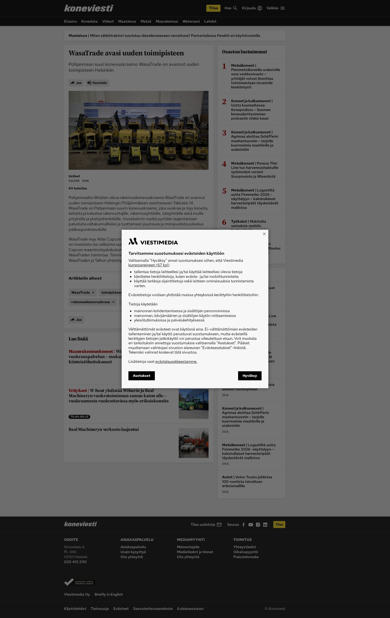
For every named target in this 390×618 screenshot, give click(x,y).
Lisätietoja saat (162, 361)
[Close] (264, 234)
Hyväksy (250, 376)
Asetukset (141, 376)
